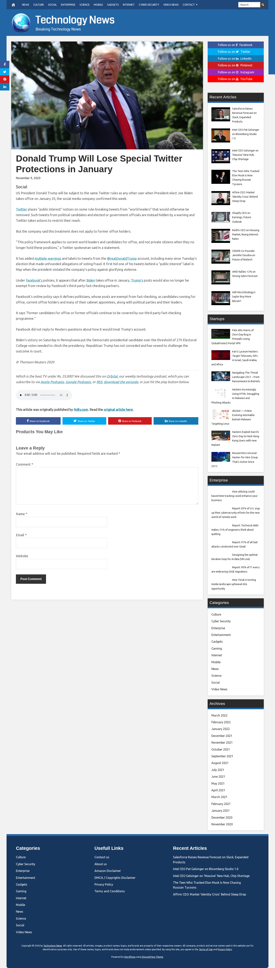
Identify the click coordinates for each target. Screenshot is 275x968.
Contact (189, 4)
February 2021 (221, 804)
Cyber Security (149, 4)
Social (52, 4)
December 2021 (221, 735)
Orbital (112, 376)
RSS (99, 382)
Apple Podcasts (52, 382)
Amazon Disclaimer (107, 870)
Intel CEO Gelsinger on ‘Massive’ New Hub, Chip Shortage (211, 876)
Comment (24, 464)
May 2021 (218, 783)
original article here (118, 409)
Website (22, 556)
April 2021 (218, 790)
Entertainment (221, 634)
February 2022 (221, 722)
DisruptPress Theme (152, 957)
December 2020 (221, 817)
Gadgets (113, 4)
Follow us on (235, 45)
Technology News (75, 20)
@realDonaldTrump (122, 258)
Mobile (98, 4)
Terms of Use (206, 949)
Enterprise (68, 4)
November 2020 (222, 824)
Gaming (216, 648)
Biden (90, 280)
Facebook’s (34, 280)
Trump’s (137, 280)
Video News (171, 4)
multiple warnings (48, 258)
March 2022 (219, 715)
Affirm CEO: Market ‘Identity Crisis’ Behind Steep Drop (209, 894)
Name (21, 514)
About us (100, 864)
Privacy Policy (103, 884)
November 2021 (222, 742)
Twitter (21, 209)
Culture (38, 4)
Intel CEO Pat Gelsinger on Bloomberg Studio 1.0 (205, 869)
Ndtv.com (81, 409)
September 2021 (222, 756)
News (25, 4)
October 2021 (220, 749)
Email (21, 535)
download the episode (121, 382)
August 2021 (220, 763)
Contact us (101, 857)
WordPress (129, 957)
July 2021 (217, 769)
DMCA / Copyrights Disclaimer (114, 877)
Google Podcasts (78, 382)
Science (85, 4)
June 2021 (218, 776)
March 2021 (219, 797)
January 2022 (220, 729)
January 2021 (220, 810)
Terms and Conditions (109, 891)
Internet (129, 4)
